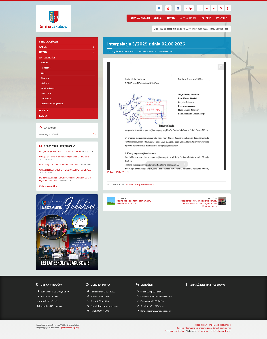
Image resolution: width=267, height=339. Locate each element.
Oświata (45, 77)
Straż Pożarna (48, 88)
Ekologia (45, 83)
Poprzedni (121, 198)
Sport (43, 72)
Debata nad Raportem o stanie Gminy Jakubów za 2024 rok (134, 202)
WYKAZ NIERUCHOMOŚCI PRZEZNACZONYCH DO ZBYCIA (65, 169)
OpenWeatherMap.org (69, 327)
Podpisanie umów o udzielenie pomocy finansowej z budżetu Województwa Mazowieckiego (198, 203)
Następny (212, 198)
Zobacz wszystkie (48, 186)
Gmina (158, 18)
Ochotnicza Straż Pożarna (152, 306)
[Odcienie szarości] (221, 8)
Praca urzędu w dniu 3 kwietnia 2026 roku (58, 164)
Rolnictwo (46, 67)
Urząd (171, 18)
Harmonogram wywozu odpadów (156, 310)
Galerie (206, 18)
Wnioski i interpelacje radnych (140, 184)
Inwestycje (46, 93)
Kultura (44, 62)
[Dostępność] (228, 8)
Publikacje (46, 98)
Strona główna (140, 18)
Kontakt (221, 18)
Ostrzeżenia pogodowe (52, 103)
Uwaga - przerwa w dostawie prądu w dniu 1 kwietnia (64, 156)
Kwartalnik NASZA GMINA (152, 301)
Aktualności (188, 18)
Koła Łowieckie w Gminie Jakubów (156, 296)
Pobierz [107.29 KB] (118, 171)
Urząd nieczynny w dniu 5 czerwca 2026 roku (60, 151)
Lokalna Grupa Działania (151, 291)
